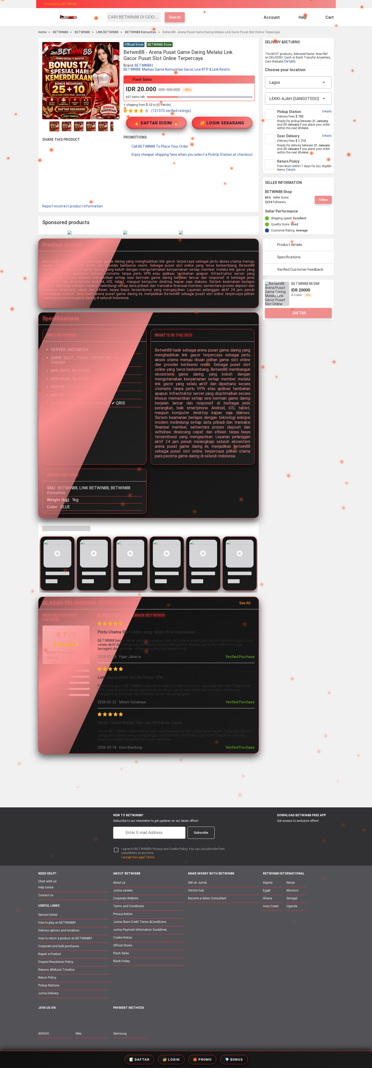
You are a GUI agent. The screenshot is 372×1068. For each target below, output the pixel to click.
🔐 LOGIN (171, 1059)
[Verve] (153, 1019)
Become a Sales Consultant (207, 898)
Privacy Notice (122, 914)
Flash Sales (121, 953)
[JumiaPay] (181, 4)
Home (42, 32)
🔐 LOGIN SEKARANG (222, 123)
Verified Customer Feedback (300, 269)
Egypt (267, 890)
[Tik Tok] (84, 1019)
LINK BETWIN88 (107, 32)
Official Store (134, 44)
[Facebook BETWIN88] (41, 1019)
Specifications (289, 257)
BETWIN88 (60, 32)
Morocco (292, 890)
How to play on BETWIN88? (57, 922)
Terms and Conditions (128, 906)
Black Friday (121, 961)
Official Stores (122, 945)
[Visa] (140, 1019)
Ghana (267, 898)
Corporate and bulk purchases (58, 946)
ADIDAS (43, 1033)
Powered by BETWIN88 (60, 4)
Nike (78, 1033)
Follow (323, 200)
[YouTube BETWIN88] (52, 1019)
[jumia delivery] (203, 4)
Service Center (47, 915)
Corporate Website (125, 898)
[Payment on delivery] (116, 1019)
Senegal (291, 898)
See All (245, 603)
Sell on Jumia (197, 882)
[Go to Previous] (45, 126)
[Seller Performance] (302, 211)
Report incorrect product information (72, 206)
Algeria (268, 882)
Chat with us (47, 881)
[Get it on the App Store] (272, 830)
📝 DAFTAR (139, 1059)
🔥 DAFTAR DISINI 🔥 (156, 123)
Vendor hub (196, 890)
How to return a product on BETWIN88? (65, 938)
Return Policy (47, 977)
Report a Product (49, 954)
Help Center (46, 887)
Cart (329, 17)
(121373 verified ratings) (171, 111)
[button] (252, 45)
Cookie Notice (122, 937)
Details (290, 61)
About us (119, 882)
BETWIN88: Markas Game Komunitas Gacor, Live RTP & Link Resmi (176, 69)
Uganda (291, 906)
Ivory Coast (271, 906)
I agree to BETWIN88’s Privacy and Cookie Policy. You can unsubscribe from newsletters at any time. (173, 851)
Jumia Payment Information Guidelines (140, 929)
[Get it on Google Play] (296, 830)
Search (175, 17)
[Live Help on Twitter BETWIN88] (73, 1019)
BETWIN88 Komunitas (140, 32)
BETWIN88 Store (160, 44)
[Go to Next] (116, 126)
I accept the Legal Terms (138, 857)
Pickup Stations (48, 985)
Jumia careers (123, 890)
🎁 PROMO (202, 1059)
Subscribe (201, 832)
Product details (289, 245)
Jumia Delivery (48, 993)
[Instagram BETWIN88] (62, 1019)
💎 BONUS (234, 1059)
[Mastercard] (127, 1019)
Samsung (120, 1033)
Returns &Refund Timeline (56, 970)
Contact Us (46, 895)
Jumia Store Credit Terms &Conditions (139, 922)
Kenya (290, 882)
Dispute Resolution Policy (55, 962)
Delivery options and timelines (58, 930)
